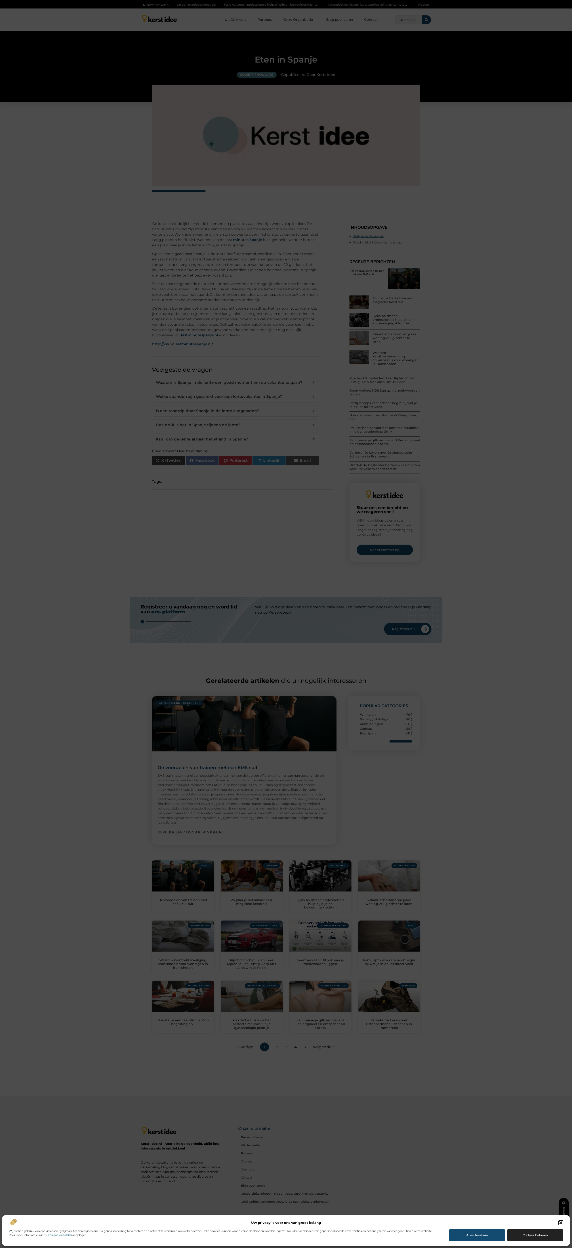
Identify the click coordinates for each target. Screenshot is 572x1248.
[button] (561, 1223)
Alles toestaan (477, 1235)
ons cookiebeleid (59, 1235)
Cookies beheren (535, 1235)
